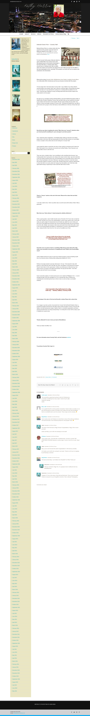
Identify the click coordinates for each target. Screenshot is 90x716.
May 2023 (14, 225)
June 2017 (14, 437)
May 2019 (14, 368)
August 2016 (15, 467)
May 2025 (14, 162)
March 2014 (15, 553)
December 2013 (16, 562)
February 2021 (15, 305)
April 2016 (14, 479)
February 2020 (15, 341)
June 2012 (14, 616)
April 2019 (14, 371)
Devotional (14, 128)
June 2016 (14, 473)
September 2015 (16, 499)
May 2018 (14, 404)
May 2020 (14, 332)
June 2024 (14, 186)
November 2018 (16, 386)
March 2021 (15, 302)
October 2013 (15, 568)
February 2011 (15, 664)
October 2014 (15, 532)
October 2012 (15, 604)
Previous (73, 38)
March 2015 (15, 517)
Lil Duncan (44, 436)
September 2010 (16, 679)
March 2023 (15, 231)
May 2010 (14, 691)
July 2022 (14, 255)
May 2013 (14, 583)
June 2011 (14, 652)
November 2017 (16, 422)
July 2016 (14, 470)
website (69, 337)
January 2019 (15, 380)
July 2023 (14, 219)
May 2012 (14, 619)
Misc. (13, 137)
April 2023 (14, 228)
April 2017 (14, 443)
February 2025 (15, 168)
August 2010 (15, 682)
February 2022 (15, 269)
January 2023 (15, 237)
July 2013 (14, 577)
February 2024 (15, 198)
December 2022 (16, 240)
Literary (46, 377)
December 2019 (16, 347)
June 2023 (14, 222)
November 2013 (16, 565)
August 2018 (15, 395)
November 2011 (16, 637)
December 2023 (16, 204)
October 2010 (15, 676)
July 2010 (14, 685)
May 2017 (14, 440)
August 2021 (15, 287)
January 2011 (15, 667)
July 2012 (14, 613)
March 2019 (15, 374)
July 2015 (14, 505)
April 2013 (14, 586)
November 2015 (16, 493)
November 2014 (16, 529)
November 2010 (16, 673)
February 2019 (15, 377)
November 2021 (16, 278)
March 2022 (15, 266)
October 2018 (15, 389)
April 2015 (14, 514)
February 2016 (15, 485)
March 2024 (15, 195)
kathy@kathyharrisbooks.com (15, 1)
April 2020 (14, 335)
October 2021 (15, 281)
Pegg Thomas (44, 416)
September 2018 (16, 392)
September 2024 (16, 177)
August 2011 (15, 646)
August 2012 (15, 610)
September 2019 (16, 356)
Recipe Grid (15, 142)
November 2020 (16, 314)
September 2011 (16, 643)
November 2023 (16, 207)
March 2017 (15, 446)
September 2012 (16, 607)
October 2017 (15, 425)
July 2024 (14, 183)
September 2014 (16, 535)
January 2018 (15, 416)
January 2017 (15, 452)
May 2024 (14, 189)
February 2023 (15, 234)
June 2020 (14, 329)
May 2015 (14, 511)
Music (50, 377)
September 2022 (16, 249)
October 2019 (15, 353)
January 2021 (15, 308)
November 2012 (16, 601)
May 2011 (14, 655)
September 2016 (16, 464)
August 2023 (15, 216)
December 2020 (16, 311)
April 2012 (14, 622)
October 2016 (15, 461)
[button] (68, 34)
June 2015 (14, 508)
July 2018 (14, 398)
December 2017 (16, 419)
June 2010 (14, 688)
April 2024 (14, 192)
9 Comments (54, 377)
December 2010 (16, 670)
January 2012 (15, 631)
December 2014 (16, 526)
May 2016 (14, 476)
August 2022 (15, 252)
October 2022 (15, 246)
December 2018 (16, 383)
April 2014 (14, 550)
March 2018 (15, 410)
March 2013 (15, 589)
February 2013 (15, 592)
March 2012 (15, 625)
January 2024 (15, 201)
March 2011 (15, 661)
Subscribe (14, 59)
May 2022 (14, 261)
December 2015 (16, 490)
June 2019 (14, 365)
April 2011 (14, 658)
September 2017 (16, 428)
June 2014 (14, 544)
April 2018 (14, 407)
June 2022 (14, 257)
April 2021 (14, 299)
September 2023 (16, 213)
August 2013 (15, 574)
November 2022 (16, 243)
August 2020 (15, 323)
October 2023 (15, 210)
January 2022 (15, 272)
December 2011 (16, 634)
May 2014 (14, 547)
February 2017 (15, 449)
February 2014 (15, 556)
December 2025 (16, 159)
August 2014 (15, 538)
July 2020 (14, 326)
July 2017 (14, 434)
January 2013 (15, 595)
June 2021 (14, 293)
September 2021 (16, 284)
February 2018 (15, 413)
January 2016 (15, 487)
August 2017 (15, 431)
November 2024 (16, 174)
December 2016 (16, 455)
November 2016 (16, 458)
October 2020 (15, 317)
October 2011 (15, 640)
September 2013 (16, 571)
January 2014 (15, 559)
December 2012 (16, 598)
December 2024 (16, 171)
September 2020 (16, 320)
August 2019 (15, 359)
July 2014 (14, 541)
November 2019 (16, 350)
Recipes (14, 146)
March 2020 (15, 338)
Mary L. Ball (44, 406)
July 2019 (14, 362)
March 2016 (15, 482)
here (48, 54)
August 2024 (15, 180)
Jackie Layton (44, 395)
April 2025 (14, 165)
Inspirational (15, 131)
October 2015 (15, 496)
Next (78, 38)
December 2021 (16, 275)
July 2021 (14, 290)
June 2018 (14, 401)
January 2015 (15, 523)
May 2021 (14, 296)
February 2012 (15, 628)
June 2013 (14, 580)
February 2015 (15, 520)
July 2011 (14, 649)
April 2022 (14, 263)
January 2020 (15, 344)
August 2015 (15, 502)
